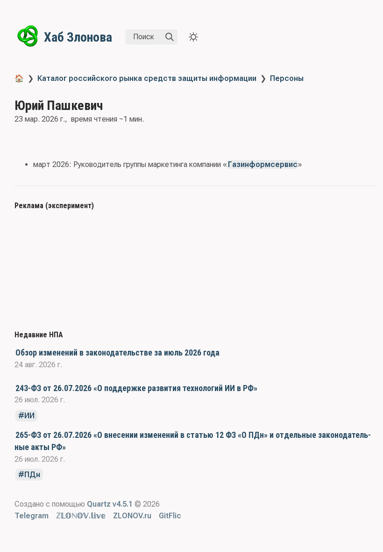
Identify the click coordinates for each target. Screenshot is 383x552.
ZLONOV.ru (132, 515)
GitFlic (170, 515)
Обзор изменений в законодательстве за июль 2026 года (117, 352)
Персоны (287, 78)
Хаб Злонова (78, 37)
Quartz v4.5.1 (110, 504)
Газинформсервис (263, 164)
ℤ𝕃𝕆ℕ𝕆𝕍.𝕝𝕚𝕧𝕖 (81, 515)
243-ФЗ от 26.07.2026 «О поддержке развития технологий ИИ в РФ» (136, 388)
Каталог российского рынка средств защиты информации (146, 78)
